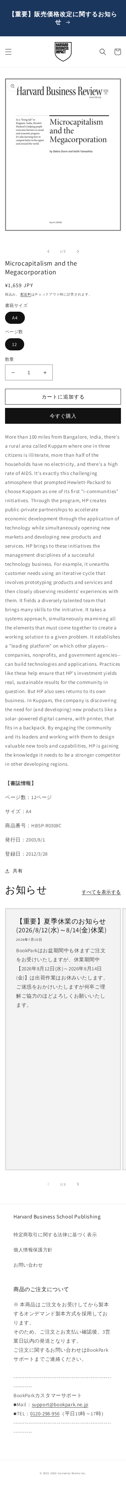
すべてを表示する (101, 892)
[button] (8, 51)
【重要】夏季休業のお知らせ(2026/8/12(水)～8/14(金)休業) (61, 925)
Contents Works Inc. (72, 1473)
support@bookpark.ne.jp (60, 1404)
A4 (15, 318)
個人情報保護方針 (33, 1250)
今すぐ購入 (63, 416)
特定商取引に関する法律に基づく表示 (55, 1235)
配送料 (25, 294)
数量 (9, 359)
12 (14, 344)
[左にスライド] (48, 251)
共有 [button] (18, 871)
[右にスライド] (78, 251)
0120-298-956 (44, 1413)
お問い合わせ (28, 1265)
